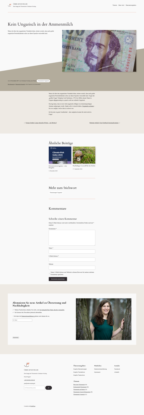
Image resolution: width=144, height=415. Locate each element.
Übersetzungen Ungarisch (56, 192)
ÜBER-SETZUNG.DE (20, 4)
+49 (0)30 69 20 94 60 (29, 380)
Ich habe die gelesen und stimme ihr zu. (32, 316)
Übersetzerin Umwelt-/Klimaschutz (81, 392)
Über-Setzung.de (11, 84)
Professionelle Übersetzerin (79, 387)
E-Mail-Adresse (54, 256)
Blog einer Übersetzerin (79, 384)
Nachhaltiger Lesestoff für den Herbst (84, 166)
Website (51, 264)
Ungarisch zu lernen (88, 106)
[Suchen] (48, 388)
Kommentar (53, 229)
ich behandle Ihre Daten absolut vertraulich (52, 310)
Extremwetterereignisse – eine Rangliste (58, 167)
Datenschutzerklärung (27, 316)
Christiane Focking (25, 80)
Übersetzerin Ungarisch (43, 80)
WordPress (32, 406)
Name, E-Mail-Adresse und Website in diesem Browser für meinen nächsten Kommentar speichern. (72, 273)
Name (51, 248)
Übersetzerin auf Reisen (79, 389)
